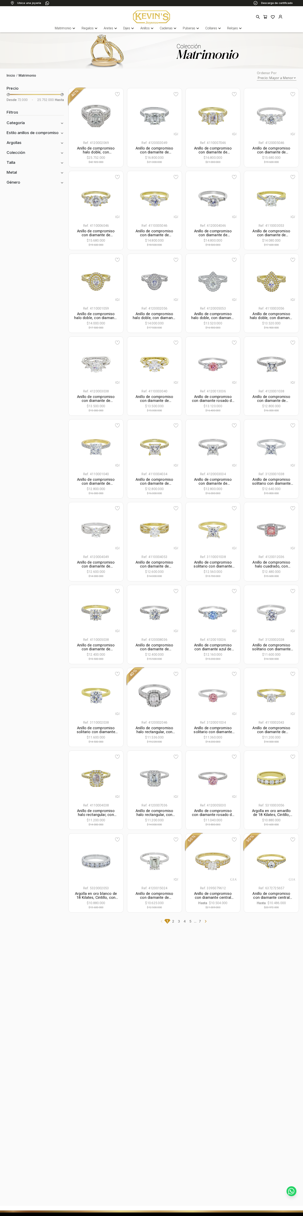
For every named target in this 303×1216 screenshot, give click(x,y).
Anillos (147, 28)
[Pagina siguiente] (206, 921)
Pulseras (191, 28)
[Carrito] (265, 17)
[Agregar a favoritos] (117, 94)
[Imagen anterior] (80, 116)
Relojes (235, 28)
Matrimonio (65, 28)
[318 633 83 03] (47, 3)
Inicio (11, 75)
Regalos (90, 28)
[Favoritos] (273, 16)
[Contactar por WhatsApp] (291, 1191)
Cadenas (168, 28)
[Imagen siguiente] (111, 116)
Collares (213, 28)
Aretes (111, 28)
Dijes (129, 28)
